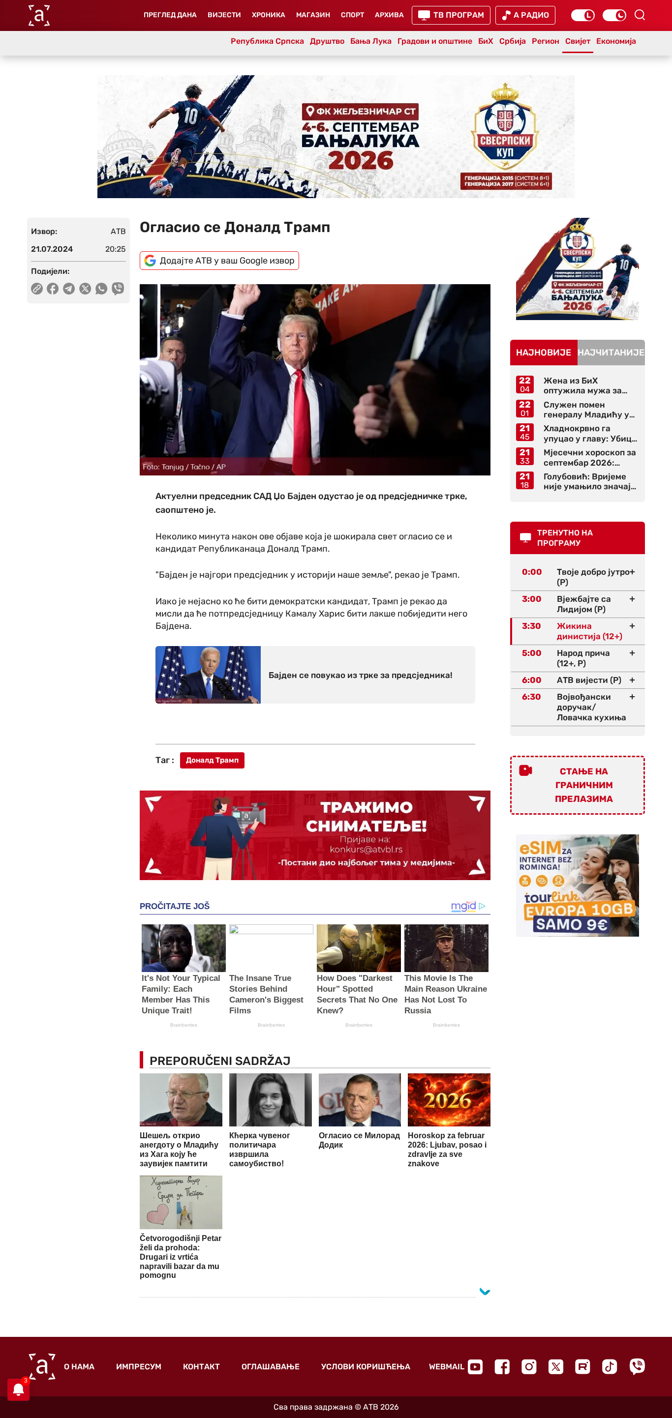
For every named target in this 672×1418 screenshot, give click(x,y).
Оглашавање (271, 1366)
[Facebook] (502, 1366)
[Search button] (639, 14)
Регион (545, 41)
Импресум (138, 1366)
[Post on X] (85, 289)
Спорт (352, 15)
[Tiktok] (609, 1366)
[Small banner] (577, 269)
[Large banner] (336, 136)
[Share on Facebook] (53, 289)
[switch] (583, 15)
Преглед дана (170, 15)
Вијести (224, 15)
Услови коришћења (365, 1366)
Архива (389, 15)
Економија (616, 41)
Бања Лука (371, 41)
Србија (512, 41)
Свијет (577, 41)
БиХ (485, 41)
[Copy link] (37, 289)
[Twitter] (556, 1366)
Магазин (313, 15)
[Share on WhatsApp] (101, 289)
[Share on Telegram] (69, 289)
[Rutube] (582, 1366)
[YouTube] (475, 1366)
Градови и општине (434, 41)
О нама (79, 1366)
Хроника (268, 15)
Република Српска (267, 41)
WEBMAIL (446, 1366)
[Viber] (637, 1366)
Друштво (327, 41)
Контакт (201, 1366)
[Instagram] (529, 1366)
